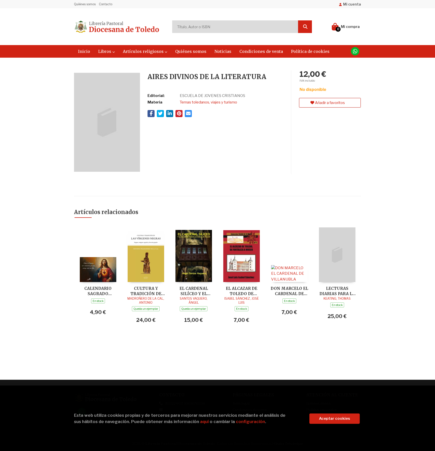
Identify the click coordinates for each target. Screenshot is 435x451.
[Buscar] (305, 26)
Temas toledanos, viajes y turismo (208, 102)
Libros (105, 51)
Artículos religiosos (144, 51)
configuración (250, 421)
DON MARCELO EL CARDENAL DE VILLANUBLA (289, 291)
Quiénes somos (85, 4)
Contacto (105, 4)
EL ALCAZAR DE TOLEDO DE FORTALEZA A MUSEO (241, 291)
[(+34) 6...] (355, 51)
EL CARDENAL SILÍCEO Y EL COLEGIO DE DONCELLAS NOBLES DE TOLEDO (193, 291)
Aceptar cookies (334, 418)
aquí (204, 421)
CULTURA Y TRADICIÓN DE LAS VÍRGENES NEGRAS (145, 291)
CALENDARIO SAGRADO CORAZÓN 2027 (98, 291)
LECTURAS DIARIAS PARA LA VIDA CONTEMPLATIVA (337, 291)
